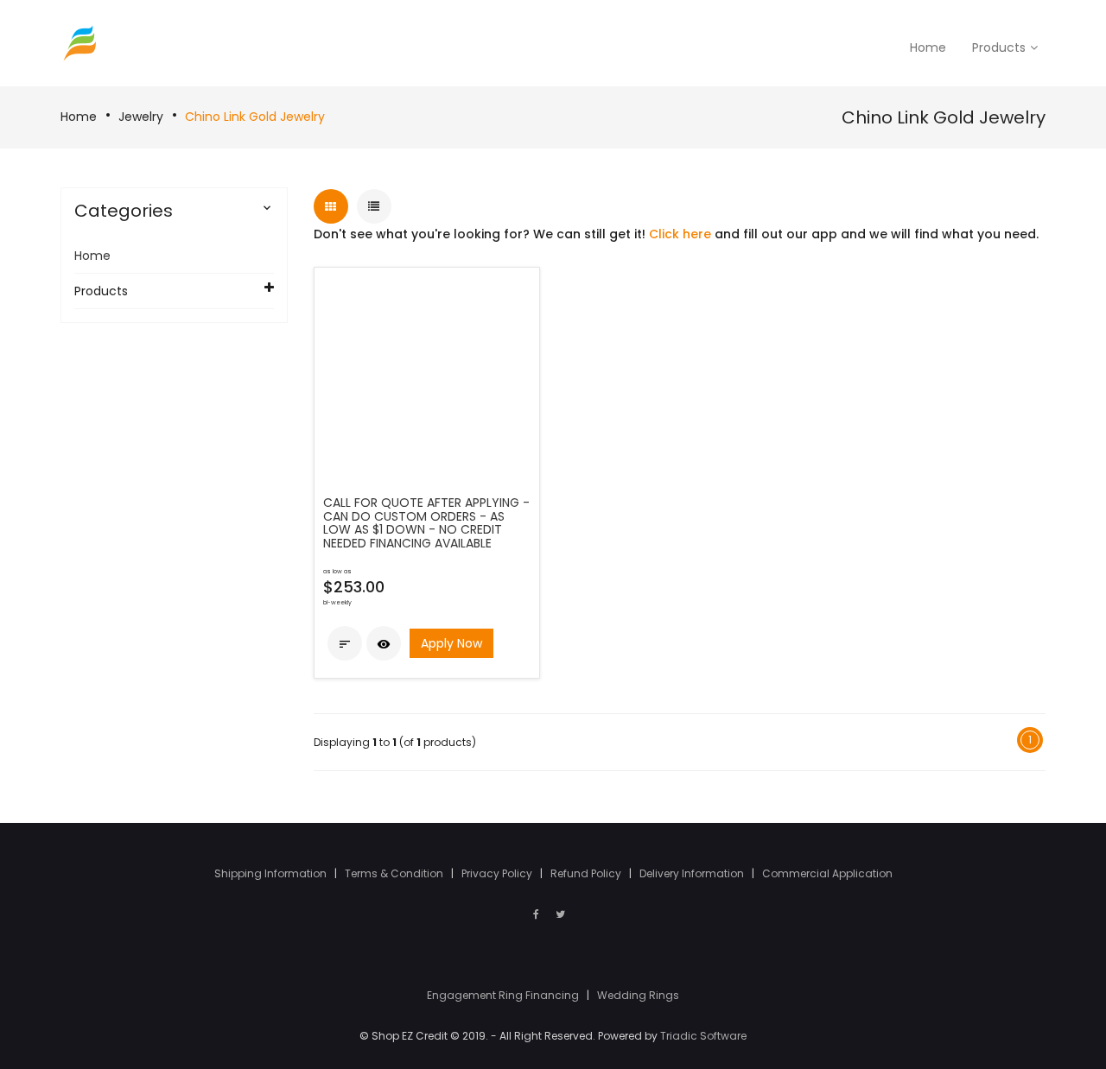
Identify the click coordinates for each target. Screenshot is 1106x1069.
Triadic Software (703, 1035)
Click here (680, 234)
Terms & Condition (395, 873)
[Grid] (331, 206)
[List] (374, 206)
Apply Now (451, 643)
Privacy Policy (498, 873)
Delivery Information (693, 873)
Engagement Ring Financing (504, 995)
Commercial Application (827, 873)
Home (78, 116)
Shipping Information (271, 873)
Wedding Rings (638, 995)
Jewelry (140, 116)
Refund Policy (587, 873)
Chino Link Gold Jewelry (255, 116)
